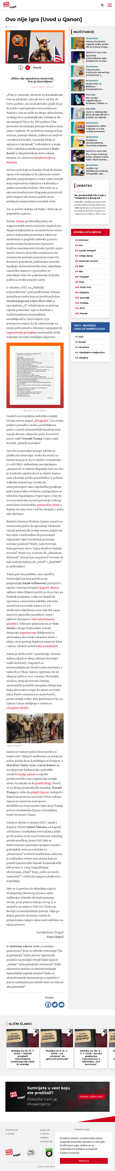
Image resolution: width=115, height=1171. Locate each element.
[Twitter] (55, 1005)
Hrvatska (84, 347)
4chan (20, 221)
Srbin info (85, 287)
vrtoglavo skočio (17, 708)
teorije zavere (27, 774)
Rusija (82, 342)
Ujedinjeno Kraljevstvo (92, 352)
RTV (82, 308)
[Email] (61, 1005)
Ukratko (84, 185)
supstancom (28, 632)
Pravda (83, 313)
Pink (81, 282)
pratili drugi (43, 783)
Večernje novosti (88, 261)
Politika (84, 303)
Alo (81, 245)
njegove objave (49, 587)
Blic (81, 271)
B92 (81, 266)
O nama (10, 1133)
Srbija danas (86, 255)
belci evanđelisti (47, 646)
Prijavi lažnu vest (91, 1096)
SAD (80, 336)
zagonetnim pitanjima (21, 332)
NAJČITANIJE (83, 32)
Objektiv (84, 292)
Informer (83, 240)
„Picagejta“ (41, 420)
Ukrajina (83, 357)
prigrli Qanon (40, 792)
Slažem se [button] (84, 1161)
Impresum (11, 1130)
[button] (110, 5)
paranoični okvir (48, 505)
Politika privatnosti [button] (69, 1152)
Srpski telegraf (87, 250)
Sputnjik (84, 297)
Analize (45, 1130)
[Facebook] (48, 1005)
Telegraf (84, 276)
